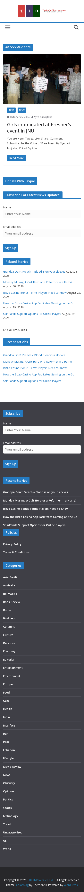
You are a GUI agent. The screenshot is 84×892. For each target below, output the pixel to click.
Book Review (11, 602)
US (5, 840)
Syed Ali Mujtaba (43, 117)
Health (7, 709)
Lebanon (9, 750)
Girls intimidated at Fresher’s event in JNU (39, 127)
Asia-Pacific (10, 577)
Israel (6, 742)
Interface (9, 725)
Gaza (6, 701)
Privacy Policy (12, 544)
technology (10, 816)
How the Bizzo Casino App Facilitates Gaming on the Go (38, 303)
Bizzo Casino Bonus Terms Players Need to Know (35, 292)
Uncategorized (12, 832)
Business (9, 618)
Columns (9, 626)
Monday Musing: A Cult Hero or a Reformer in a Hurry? (37, 282)
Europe (8, 684)
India (11, 110)
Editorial (8, 659)
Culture (8, 635)
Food (6, 692)
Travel (7, 824)
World (7, 849)
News (22, 110)
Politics (8, 799)
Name (7, 207)
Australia (9, 585)
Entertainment (13, 668)
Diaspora (9, 643)
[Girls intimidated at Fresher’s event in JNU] (42, 79)
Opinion (8, 791)
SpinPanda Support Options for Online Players (32, 314)
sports (7, 808)
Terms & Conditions (16, 552)
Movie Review (12, 766)
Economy (9, 651)
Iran (5, 733)
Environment (11, 676)
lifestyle (8, 758)
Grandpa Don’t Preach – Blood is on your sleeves (34, 271)
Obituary (9, 783)
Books (7, 610)
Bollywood (10, 594)
